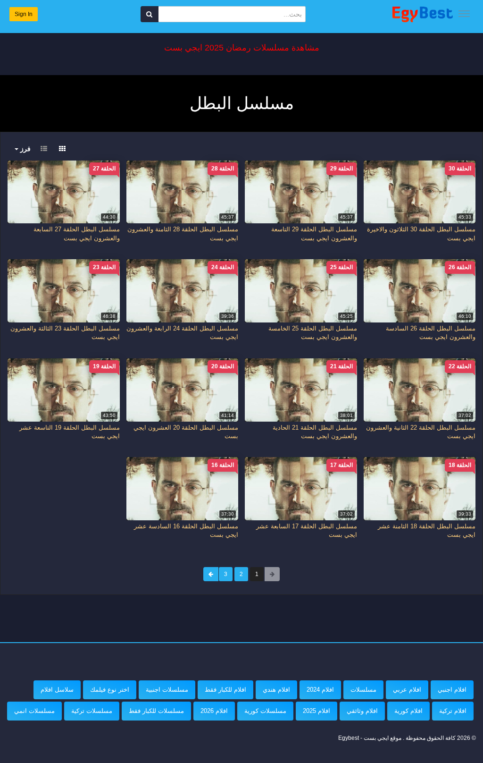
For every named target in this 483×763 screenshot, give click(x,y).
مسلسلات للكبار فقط (156, 710)
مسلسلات (363, 689)
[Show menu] (464, 14)
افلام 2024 (320, 689)
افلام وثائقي (362, 710)
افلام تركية (452, 710)
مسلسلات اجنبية (167, 689)
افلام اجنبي (452, 689)
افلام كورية (408, 710)
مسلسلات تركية (91, 710)
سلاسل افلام (57, 689)
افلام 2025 (316, 710)
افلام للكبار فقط (225, 689)
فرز (24, 149)
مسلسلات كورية (265, 710)
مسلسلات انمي (34, 710)
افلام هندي (276, 689)
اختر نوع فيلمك (109, 689)
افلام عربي (407, 689)
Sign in (24, 14)
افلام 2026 (214, 710)
